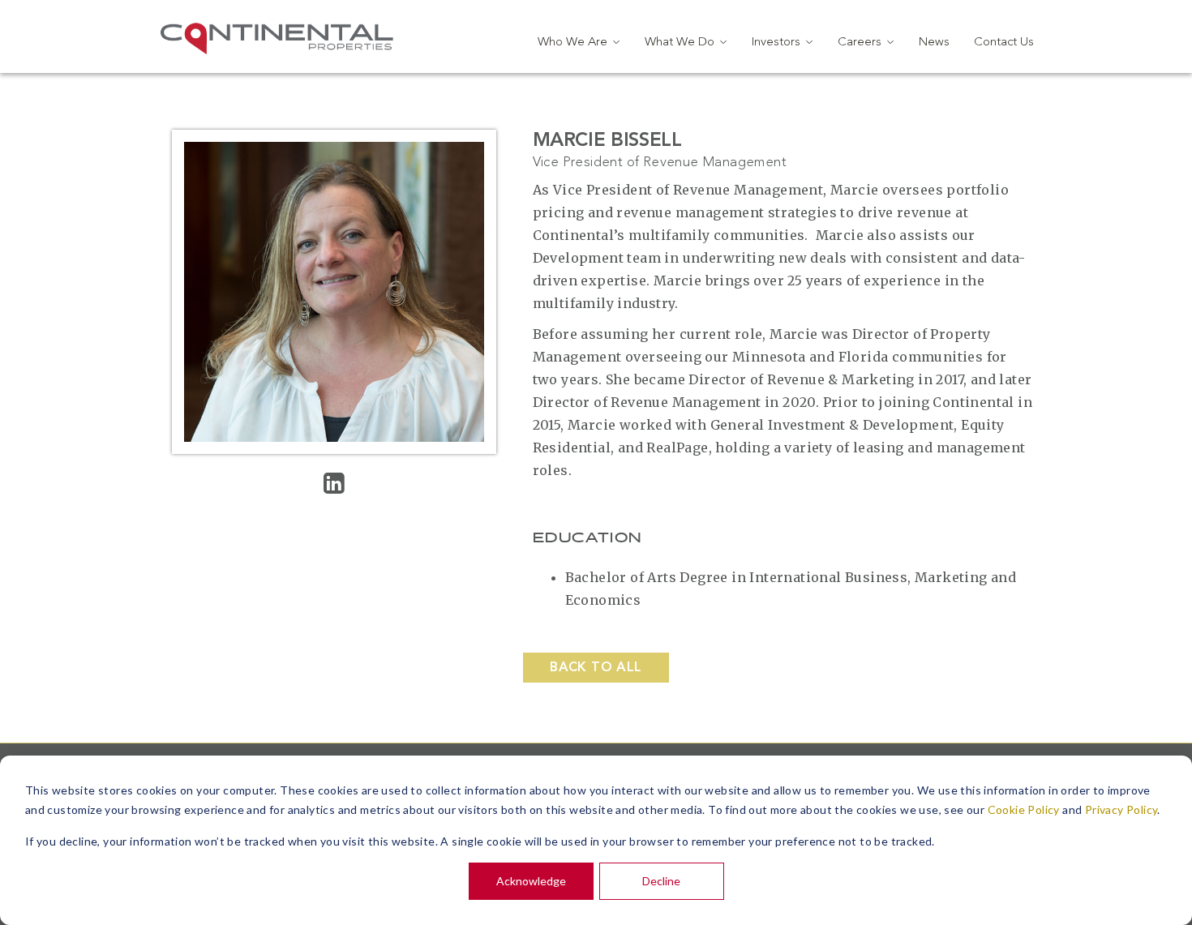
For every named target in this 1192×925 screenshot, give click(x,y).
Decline (661, 881)
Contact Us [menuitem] (1004, 42)
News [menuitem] (934, 42)
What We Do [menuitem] (679, 42)
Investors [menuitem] (776, 42)
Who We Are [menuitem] (572, 42)
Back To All (595, 668)
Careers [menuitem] (859, 42)
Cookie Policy (1024, 809)
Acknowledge (531, 881)
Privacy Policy (1121, 809)
